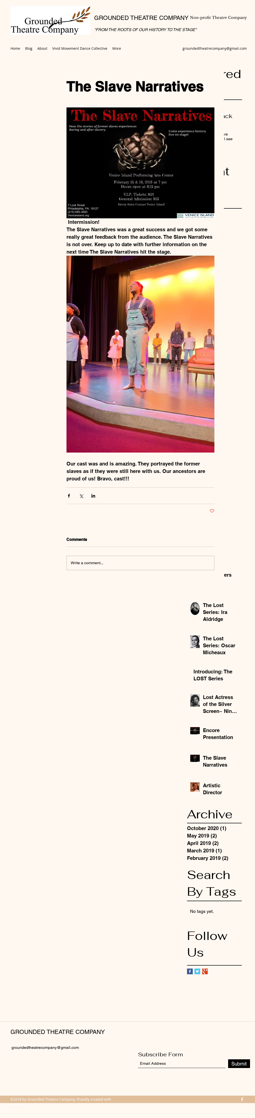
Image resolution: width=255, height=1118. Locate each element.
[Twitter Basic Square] (197, 971)
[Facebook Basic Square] (190, 971)
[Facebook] (242, 1099)
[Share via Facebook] (68, 495)
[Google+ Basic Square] (205, 971)
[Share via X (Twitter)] (81, 495)
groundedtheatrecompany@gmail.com (215, 48)
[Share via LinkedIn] (93, 495)
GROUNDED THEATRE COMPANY (141, 17)
